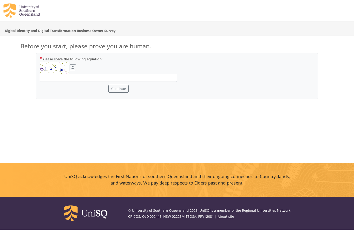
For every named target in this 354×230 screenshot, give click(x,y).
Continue (118, 88)
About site (226, 216)
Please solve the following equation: (83, 59)
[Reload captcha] (73, 67)
